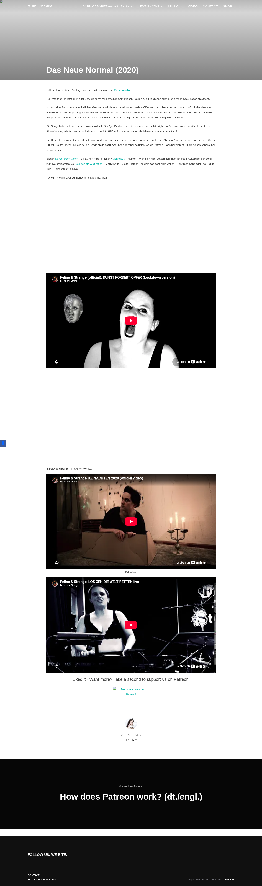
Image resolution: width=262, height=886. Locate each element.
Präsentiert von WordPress (43, 879)
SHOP (227, 6)
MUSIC (173, 6)
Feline (131, 740)
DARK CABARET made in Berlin (105, 6)
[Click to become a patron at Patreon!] (131, 694)
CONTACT (210, 6)
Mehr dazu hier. (123, 90)
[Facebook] (3, 443)
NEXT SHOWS (148, 6)
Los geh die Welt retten (89, 163)
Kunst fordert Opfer (66, 158)
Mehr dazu (118, 158)
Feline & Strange (40, 6)
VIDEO (193, 6)
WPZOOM (228, 879)
